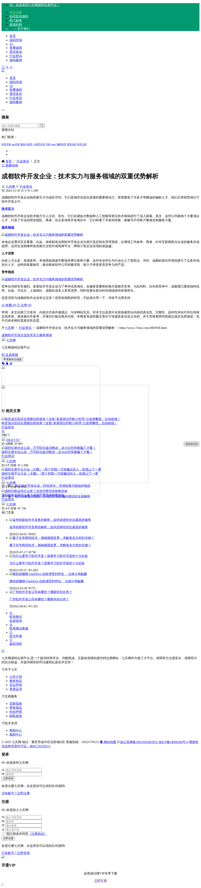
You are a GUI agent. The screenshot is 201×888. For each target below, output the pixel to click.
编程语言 (61, 144)
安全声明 (15, 685)
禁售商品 (15, 707)
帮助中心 (15, 730)
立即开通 (100, 880)
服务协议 (15, 680)
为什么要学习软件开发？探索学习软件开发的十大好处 (47, 563)
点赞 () (25, 305)
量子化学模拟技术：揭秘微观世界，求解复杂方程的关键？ (50, 545)
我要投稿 (11, 165)
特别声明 (15, 711)
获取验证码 (191, 444)
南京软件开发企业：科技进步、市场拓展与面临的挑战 (52, 485)
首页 (12, 36)
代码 (48, 144)
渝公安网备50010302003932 (139, 742)
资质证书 (15, 689)
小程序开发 (39, 144)
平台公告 (15, 12)
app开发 (16, 144)
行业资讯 (15, 56)
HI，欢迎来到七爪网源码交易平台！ (34, 5)
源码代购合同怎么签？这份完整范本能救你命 (33, 495)
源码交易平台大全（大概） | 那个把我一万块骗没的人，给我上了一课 (50, 473)
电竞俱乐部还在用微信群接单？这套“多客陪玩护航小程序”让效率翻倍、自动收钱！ (59, 423)
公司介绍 (15, 676)
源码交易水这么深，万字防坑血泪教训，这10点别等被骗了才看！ (47, 452)
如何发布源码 (18, 16)
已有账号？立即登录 (16, 853)
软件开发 (6, 144)
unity (53, 144)
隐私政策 (15, 716)
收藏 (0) (10, 305)
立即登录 (8, 778)
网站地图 (109, 742)
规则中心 (15, 734)
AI (11, 44)
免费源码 (15, 47)
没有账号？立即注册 (16, 793)
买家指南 (15, 703)
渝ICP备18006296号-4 (173, 742)
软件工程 (82, 144)
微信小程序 (26, 144)
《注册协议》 (37, 833)
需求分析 (71, 144)
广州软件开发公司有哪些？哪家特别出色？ (39, 599)
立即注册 (8, 838)
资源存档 (15, 24)
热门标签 (15, 20)
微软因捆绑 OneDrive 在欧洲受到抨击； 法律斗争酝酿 (46, 581)
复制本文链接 (14, 359)
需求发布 (15, 52)
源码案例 (15, 60)
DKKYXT (13, 440)
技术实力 (8, 208)
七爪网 (10, 186)
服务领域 (8, 227)
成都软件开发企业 (14, 335)
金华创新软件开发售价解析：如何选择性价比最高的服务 (48, 527)
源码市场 (15, 40)
